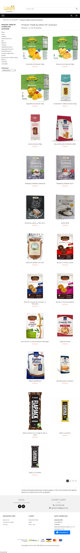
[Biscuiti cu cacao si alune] (65, 247)
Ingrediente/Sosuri (6, 47)
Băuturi (3, 59)
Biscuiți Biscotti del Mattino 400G (65, 144)
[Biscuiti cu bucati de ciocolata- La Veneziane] (35, 286)
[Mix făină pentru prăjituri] (65, 365)
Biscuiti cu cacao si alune (65, 262)
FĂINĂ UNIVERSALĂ (35, 381)
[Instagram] (23, 506)
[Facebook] (19, 506)
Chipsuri (3, 45)
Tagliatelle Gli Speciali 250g (35, 104)
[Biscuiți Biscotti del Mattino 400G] (65, 127)
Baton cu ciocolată (35, 472)
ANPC (30, 522)
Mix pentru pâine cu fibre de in (35, 223)
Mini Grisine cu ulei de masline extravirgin (35, 341)
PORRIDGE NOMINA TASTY (65, 183)
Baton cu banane (65, 433)
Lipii (2, 41)
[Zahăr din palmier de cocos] (35, 247)
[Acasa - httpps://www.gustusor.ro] (11, 8)
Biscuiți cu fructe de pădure (65, 302)
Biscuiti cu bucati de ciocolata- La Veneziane (35, 303)
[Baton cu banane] (65, 411)
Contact (5, 524)
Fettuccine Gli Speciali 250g (65, 64)
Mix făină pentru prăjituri (65, 381)
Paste (3, 34)
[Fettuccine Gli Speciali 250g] (65, 48)
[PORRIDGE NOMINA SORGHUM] (35, 168)
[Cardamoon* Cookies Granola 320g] (65, 88)
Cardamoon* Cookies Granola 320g (65, 104)
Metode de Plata (33, 520)
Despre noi (6, 520)
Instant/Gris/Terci (6, 38)
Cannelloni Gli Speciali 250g (35, 64)
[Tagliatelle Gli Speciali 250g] (35, 88)
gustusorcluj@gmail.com (59, 508)
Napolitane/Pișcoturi (7, 49)
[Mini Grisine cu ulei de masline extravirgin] (35, 326)
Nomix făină (65, 223)
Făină (3, 32)
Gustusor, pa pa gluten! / (11, 20)
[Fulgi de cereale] (65, 325)
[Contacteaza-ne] (71, 16)
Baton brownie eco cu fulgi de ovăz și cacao (35, 434)
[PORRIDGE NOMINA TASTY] (65, 168)
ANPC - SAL (32, 524)
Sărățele (3, 36)
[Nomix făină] (65, 207)
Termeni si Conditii (8, 522)
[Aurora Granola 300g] (35, 128)
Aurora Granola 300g (35, 144)
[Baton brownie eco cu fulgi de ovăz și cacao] (35, 411)
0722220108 (59, 505)
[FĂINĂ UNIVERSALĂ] (35, 365)
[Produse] (3, 16)
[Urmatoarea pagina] (76, 481)
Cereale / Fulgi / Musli (7, 53)
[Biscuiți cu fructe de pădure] (65, 286)
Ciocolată (4, 62)
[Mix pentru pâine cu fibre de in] (35, 207)
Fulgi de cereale (65, 341)
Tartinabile (4, 64)
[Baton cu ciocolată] (35, 457)
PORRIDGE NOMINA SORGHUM (35, 183)
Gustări (3, 55)
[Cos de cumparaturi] (76, 16)
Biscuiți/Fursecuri (6, 51)
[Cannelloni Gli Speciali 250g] (35, 48)
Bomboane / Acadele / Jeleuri (9, 57)
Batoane (3, 43)
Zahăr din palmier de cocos (35, 262)
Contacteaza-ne (63, 532)
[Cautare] (77, 8)
